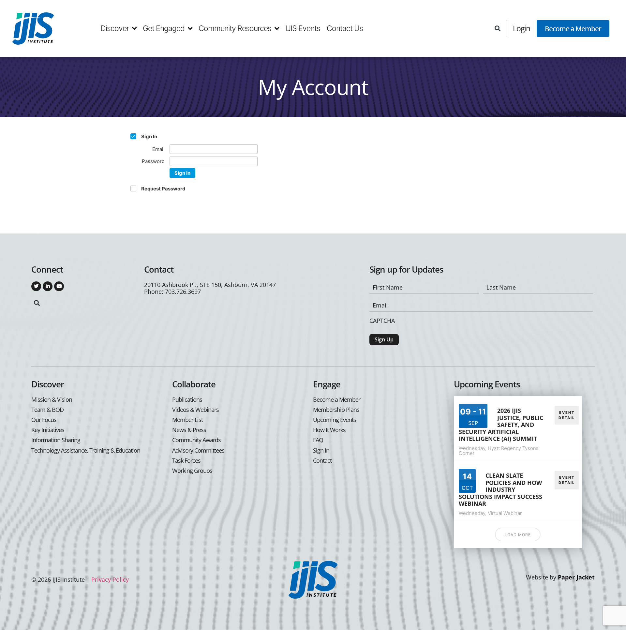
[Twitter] (36, 286)
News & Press (189, 430)
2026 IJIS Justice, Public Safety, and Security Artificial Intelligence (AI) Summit (501, 424)
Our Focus (43, 419)
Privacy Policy (110, 579)
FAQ (318, 440)
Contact (322, 460)
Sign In (182, 173)
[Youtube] (59, 286)
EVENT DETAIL (567, 415)
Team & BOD (47, 409)
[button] (497, 28)
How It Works (329, 430)
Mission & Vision (51, 399)
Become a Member (573, 28)
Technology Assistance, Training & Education (85, 450)
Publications (187, 399)
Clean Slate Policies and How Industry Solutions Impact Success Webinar (500, 489)
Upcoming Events (334, 419)
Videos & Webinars (195, 409)
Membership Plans (336, 409)
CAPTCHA (382, 320)
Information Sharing (55, 440)
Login (521, 28)
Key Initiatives (47, 430)
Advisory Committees (198, 450)
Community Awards (196, 440)
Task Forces (186, 460)
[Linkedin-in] (47, 286)
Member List (187, 419)
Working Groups (192, 470)
